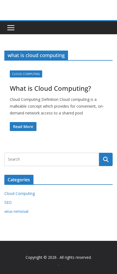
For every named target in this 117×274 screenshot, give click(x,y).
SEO (8, 202)
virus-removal (16, 211)
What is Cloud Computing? (50, 88)
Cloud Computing (26, 74)
